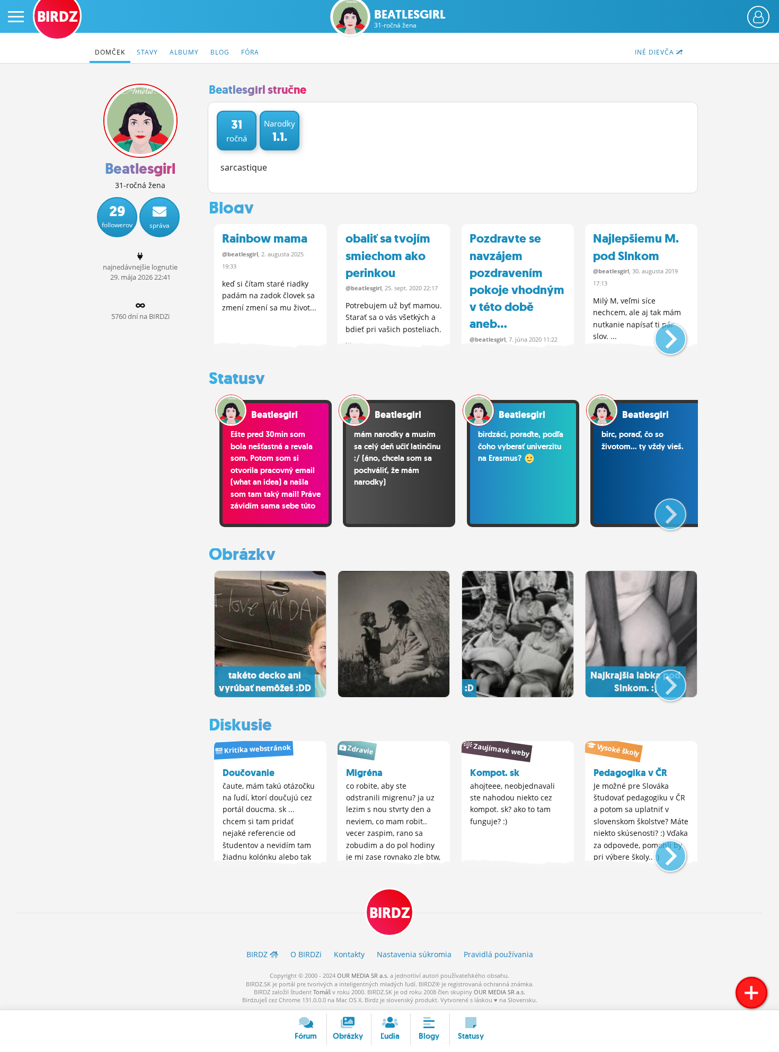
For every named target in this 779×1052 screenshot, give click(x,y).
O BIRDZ (306, 954)
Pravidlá (498, 954)
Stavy (147, 52)
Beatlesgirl (410, 19)
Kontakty (349, 954)
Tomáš (322, 992)
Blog (219, 52)
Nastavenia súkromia (414, 954)
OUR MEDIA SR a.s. (362, 975)
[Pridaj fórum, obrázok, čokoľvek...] (751, 993)
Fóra (250, 52)
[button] (661, 334)
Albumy (184, 52)
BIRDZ (389, 913)
